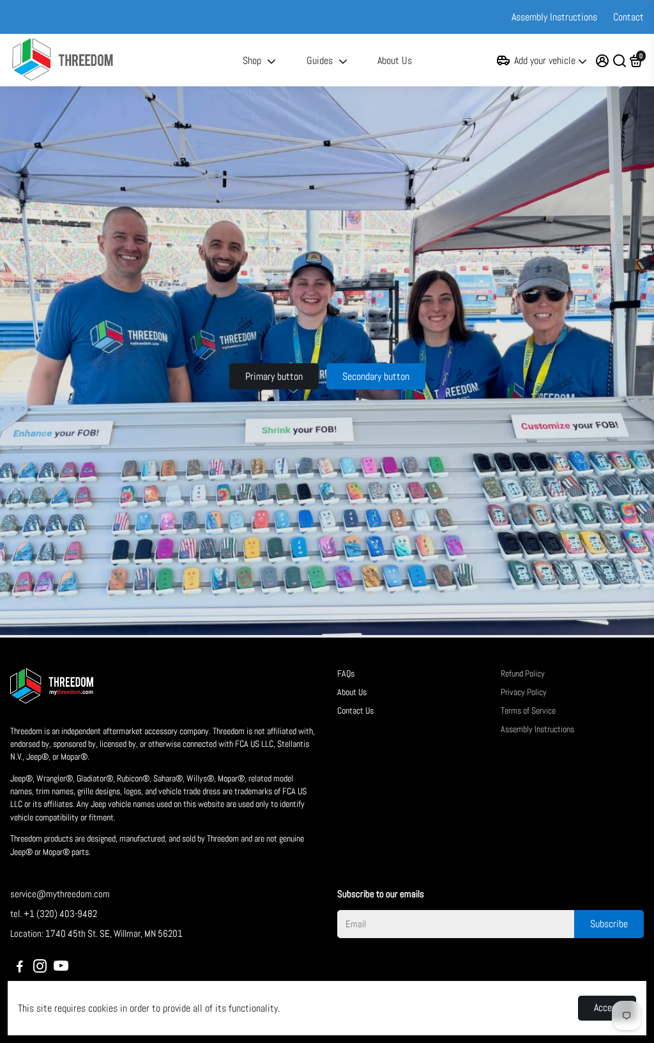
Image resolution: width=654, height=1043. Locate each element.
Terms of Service (528, 710)
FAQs (345, 673)
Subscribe (609, 923)
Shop (252, 60)
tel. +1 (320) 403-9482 (53, 913)
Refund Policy (523, 673)
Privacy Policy (524, 692)
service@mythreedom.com (60, 894)
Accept (607, 1007)
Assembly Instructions (554, 17)
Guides (320, 60)
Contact (628, 17)
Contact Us (355, 710)
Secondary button (375, 376)
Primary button (274, 376)
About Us (394, 60)
